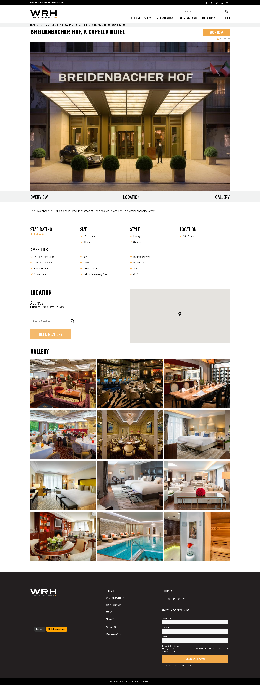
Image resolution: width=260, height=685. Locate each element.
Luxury (136, 236)
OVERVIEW (39, 197)
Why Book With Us (115, 598)
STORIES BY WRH (114, 605)
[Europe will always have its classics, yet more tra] (64, 621)
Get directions (50, 334)
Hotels (43, 24)
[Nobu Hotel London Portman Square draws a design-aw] (64, 612)
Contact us (111, 591)
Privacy (110, 619)
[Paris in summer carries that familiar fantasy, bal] (36, 621)
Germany (66, 24)
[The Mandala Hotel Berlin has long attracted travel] (50, 604)
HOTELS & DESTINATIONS (141, 18)
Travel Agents (113, 633)
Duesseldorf (81, 24)
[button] (180, 314)
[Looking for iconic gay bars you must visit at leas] (50, 612)
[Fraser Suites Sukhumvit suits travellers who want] (36, 604)
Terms (109, 612)
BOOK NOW (216, 32)
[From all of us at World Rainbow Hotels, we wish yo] (50, 621)
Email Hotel (225, 38)
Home (33, 24)
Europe (54, 24)
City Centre (189, 236)
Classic (137, 242)
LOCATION (131, 197)
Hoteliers (111, 626)
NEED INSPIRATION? (165, 18)
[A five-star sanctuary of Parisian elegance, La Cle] (36, 612)
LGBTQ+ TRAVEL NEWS (188, 18)
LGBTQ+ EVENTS (208, 18)
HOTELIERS (225, 18)
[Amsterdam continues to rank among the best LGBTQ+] (64, 604)
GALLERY (222, 197)
